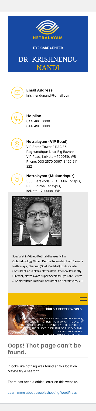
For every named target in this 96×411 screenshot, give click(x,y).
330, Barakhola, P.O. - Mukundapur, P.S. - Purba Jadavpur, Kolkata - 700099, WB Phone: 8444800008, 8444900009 (53, 191)
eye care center (48, 48)
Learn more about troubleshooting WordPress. (43, 392)
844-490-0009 (38, 126)
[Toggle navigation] (83, 299)
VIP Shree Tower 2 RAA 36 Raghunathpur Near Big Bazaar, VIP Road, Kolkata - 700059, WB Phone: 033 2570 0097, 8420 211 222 (52, 156)
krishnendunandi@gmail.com (48, 95)
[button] (14, 320)
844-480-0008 (38, 121)
